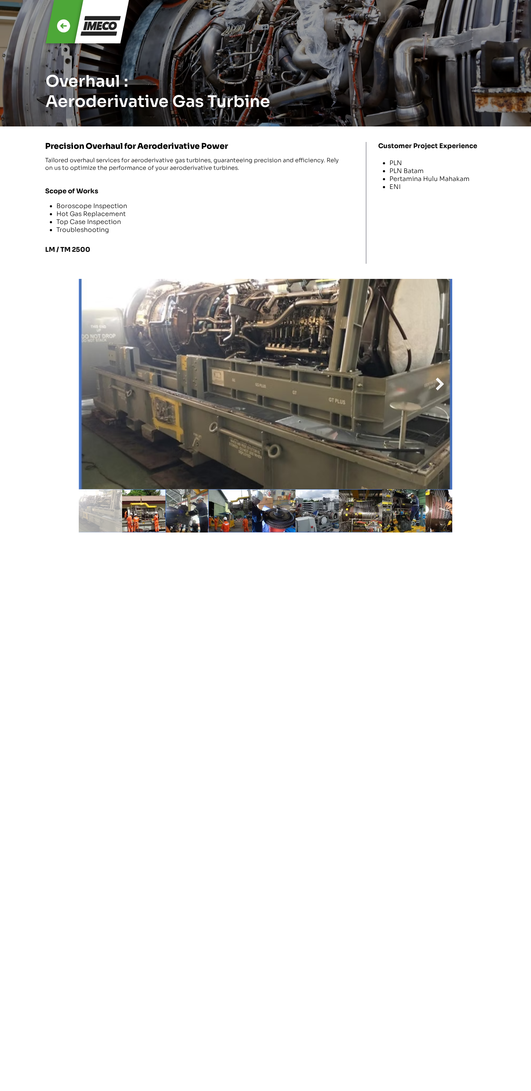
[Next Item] (440, 384)
